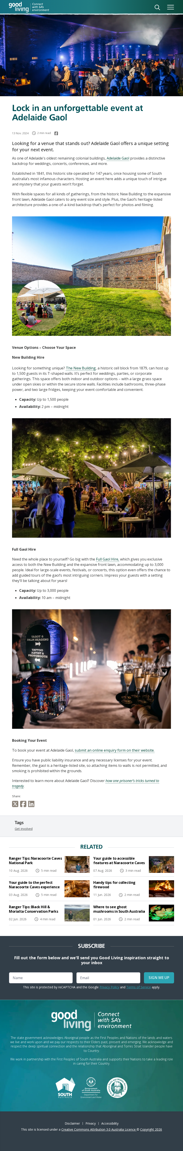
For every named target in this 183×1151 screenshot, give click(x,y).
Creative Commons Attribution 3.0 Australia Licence (99, 1129)
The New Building (81, 368)
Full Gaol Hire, (107, 559)
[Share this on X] (16, 804)
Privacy (90, 1123)
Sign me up (159, 977)
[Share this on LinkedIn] (32, 804)
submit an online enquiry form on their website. (114, 750)
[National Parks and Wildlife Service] (117, 1087)
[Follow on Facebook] (56, 133)
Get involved (24, 829)
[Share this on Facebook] (24, 804)
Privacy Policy (109, 987)
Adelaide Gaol (118, 158)
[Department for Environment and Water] (91, 1087)
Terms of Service (138, 987)
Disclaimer (72, 1123)
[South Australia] (65, 1087)
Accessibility (110, 1123)
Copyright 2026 (151, 1129)
